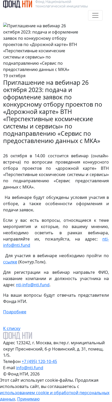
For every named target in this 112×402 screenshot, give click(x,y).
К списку (11, 328)
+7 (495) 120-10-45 (39, 361)
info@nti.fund (29, 368)
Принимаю (28, 399)
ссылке (10, 262)
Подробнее (14, 312)
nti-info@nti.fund (32, 285)
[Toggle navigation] (95, 15)
